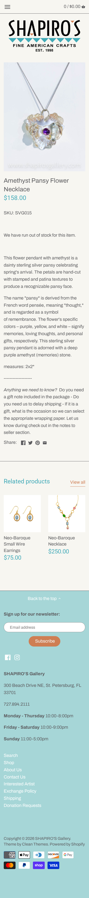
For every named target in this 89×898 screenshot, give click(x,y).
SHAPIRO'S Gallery (52, 838)
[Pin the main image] (37, 441)
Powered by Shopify (67, 844)
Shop (9, 762)
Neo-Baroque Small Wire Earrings (17, 544)
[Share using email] (45, 441)
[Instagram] (17, 657)
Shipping (12, 798)
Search (11, 755)
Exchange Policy (20, 791)
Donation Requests (22, 805)
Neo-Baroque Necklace (61, 541)
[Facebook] (8, 657)
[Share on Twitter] (30, 441)
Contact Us (14, 776)
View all (77, 482)
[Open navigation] (7, 7)
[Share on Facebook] (23, 441)
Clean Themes (35, 844)
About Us (13, 769)
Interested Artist (19, 783)
